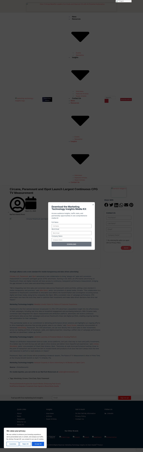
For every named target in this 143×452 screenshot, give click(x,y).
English (121, 1)
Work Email (55, 229)
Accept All (38, 444)
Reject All (25, 444)
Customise (12, 444)
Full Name (55, 222)
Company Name (57, 236)
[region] (25, 438)
